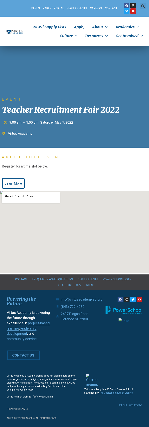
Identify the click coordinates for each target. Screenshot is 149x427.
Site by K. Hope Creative (130, 405)
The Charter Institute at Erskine (116, 392)
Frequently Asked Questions (52, 279)
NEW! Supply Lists (49, 26)
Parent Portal (53, 8)
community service (22, 339)
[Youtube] (133, 11)
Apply (79, 26)
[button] (143, 6)
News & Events (77, 8)
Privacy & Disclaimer (17, 409)
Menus (35, 8)
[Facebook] (126, 5)
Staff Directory (69, 285)
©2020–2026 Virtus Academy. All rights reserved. (32, 418)
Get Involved (127, 35)
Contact (111, 8)
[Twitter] (126, 11)
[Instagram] (133, 5)
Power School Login (117, 279)
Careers (96, 8)
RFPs (89, 285)
